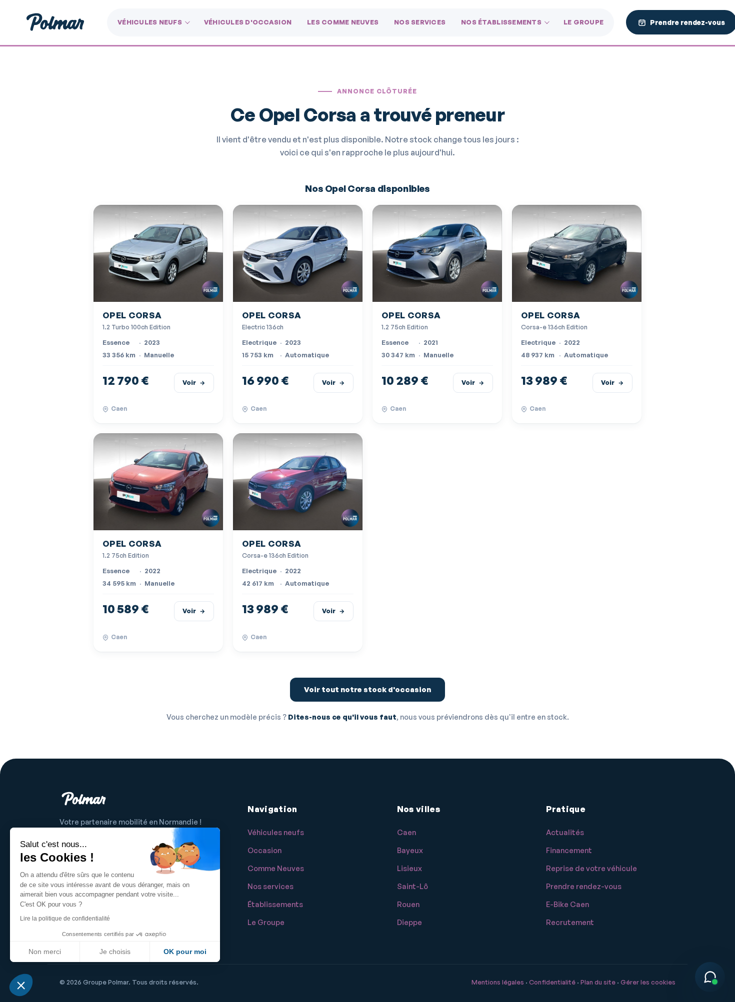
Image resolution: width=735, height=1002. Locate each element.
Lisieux (409, 868)
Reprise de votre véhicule (591, 868)
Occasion (265, 850)
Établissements (275, 904)
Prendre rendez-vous (584, 886)
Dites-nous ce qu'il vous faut (342, 716)
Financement (569, 850)
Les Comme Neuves (342, 22)
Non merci (44, 952)
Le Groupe (584, 22)
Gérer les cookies (648, 982)
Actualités (565, 832)
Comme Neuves (276, 868)
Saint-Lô (412, 886)
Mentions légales (498, 982)
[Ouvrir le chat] (710, 977)
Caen (406, 832)
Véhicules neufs (150, 22)
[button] (21, 985)
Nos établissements (501, 22)
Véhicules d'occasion (248, 22)
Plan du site (598, 982)
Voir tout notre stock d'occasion (367, 689)
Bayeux (410, 850)
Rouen (408, 904)
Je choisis (115, 952)
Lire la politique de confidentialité (65, 918)
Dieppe (409, 922)
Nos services (420, 22)
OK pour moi (185, 952)
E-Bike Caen (567, 904)
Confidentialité (552, 982)
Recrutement (570, 922)
